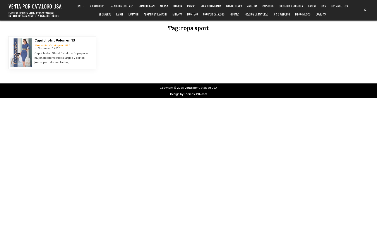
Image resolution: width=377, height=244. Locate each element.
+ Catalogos (97, 6)
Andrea (164, 6)
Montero (192, 14)
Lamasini (134, 14)
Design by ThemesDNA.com (188, 94)
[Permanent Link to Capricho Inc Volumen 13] (21, 52)
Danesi (312, 6)
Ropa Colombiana (211, 6)
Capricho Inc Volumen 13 (54, 40)
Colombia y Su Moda (291, 6)
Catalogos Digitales (122, 6)
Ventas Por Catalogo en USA (52, 45)
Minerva (177, 14)
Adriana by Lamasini (155, 14)
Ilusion (177, 6)
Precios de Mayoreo (256, 14)
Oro (79, 6)
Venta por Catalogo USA (35, 6)
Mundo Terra (234, 6)
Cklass (191, 6)
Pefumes (235, 14)
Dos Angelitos (339, 6)
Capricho (268, 6)
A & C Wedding (282, 14)
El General (105, 14)
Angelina (252, 6)
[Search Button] (365, 10)
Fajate (119, 14)
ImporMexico (302, 14)
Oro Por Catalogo (213, 14)
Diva (323, 6)
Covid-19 (321, 14)
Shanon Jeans (147, 6)
